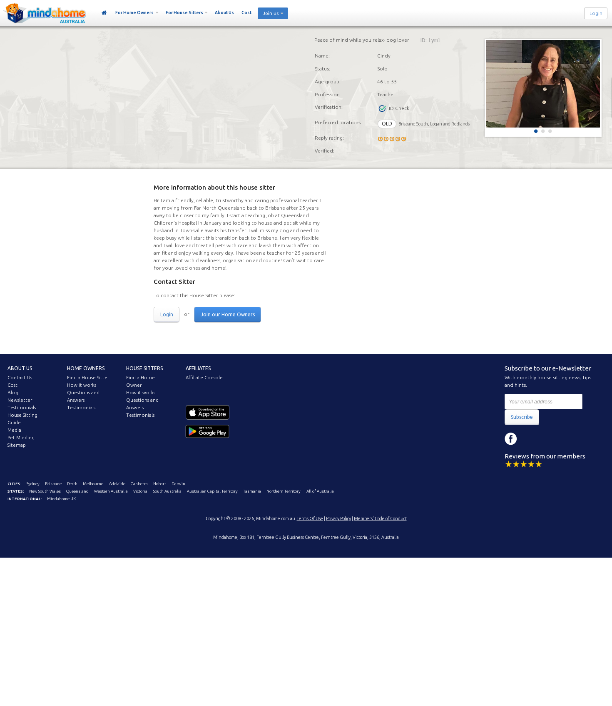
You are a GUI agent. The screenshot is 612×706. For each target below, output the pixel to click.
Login (596, 13)
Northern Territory (283, 491)
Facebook (511, 439)
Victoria (140, 491)
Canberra (139, 483)
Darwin (178, 483)
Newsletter (19, 400)
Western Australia (111, 491)
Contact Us (19, 377)
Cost (246, 12)
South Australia (167, 491)
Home (104, 13)
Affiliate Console (204, 377)
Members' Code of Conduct (380, 518)
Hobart (159, 483)
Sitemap (16, 445)
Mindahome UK (61, 498)
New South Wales (45, 491)
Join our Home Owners (228, 314)
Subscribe (522, 417)
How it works (81, 385)
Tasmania (252, 491)
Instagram (529, 439)
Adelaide (117, 483)
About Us (224, 12)
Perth (72, 483)
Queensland (77, 491)
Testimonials (21, 407)
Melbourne (93, 483)
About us (19, 368)
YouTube (548, 439)
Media (14, 430)
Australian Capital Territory (212, 491)
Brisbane (53, 483)
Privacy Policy (338, 518)
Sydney (33, 483)
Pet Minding (21, 437)
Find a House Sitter (88, 377)
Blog (12, 392)
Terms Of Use (310, 518)
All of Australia (320, 491)
